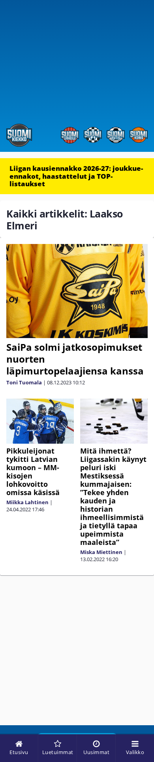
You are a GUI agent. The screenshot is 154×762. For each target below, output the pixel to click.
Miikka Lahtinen (27, 502)
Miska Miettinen (101, 552)
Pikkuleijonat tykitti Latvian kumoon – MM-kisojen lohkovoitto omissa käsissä (33, 471)
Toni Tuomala (24, 382)
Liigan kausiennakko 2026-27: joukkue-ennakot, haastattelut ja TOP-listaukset (76, 176)
